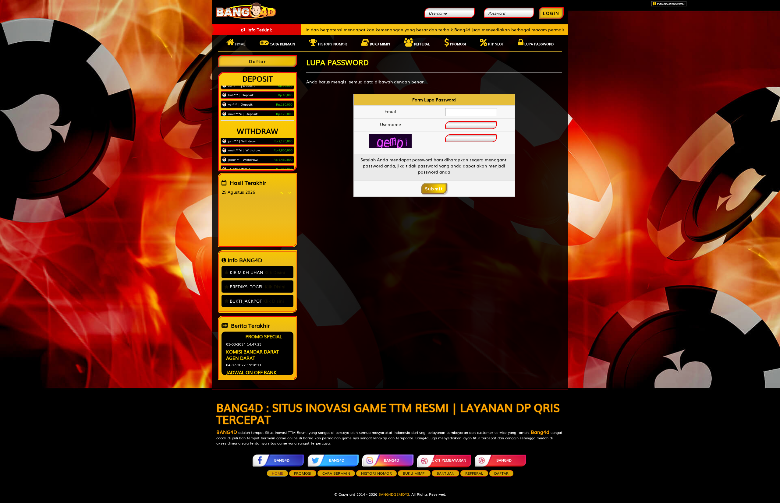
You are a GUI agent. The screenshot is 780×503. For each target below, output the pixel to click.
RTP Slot (495, 43)
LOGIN (551, 13)
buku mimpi (414, 473)
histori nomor (376, 473)
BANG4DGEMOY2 (393, 494)
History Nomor (332, 43)
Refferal (421, 43)
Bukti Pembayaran (447, 460)
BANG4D (281, 460)
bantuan (445, 473)
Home (239, 43)
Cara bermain (282, 43)
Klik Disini (274, 272)
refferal (474, 473)
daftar (501, 473)
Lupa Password (538, 43)
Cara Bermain (336, 473)
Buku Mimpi (379, 43)
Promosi (457, 43)
